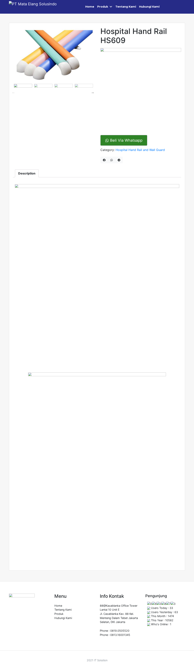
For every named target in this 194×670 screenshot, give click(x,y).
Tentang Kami (125, 6)
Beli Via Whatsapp (125, 140)
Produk (102, 6)
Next (93, 92)
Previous (13, 92)
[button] (112, 6)
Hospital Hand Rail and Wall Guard (140, 150)
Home (89, 6)
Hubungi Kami (149, 6)
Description (26, 173)
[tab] (27, 173)
